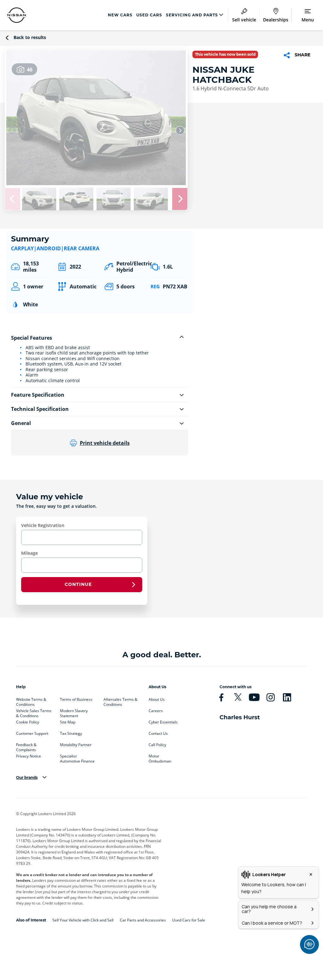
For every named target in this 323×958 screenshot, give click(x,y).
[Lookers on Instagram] (273, 697)
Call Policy (157, 744)
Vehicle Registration (42, 525)
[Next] (180, 130)
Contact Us (158, 733)
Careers (156, 710)
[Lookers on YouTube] (257, 697)
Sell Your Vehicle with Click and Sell (83, 920)
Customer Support (32, 733)
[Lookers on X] (240, 697)
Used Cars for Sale (188, 920)
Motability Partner (75, 744)
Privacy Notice (28, 756)
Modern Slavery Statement (74, 712)
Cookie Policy (27, 722)
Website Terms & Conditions (31, 701)
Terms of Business (76, 699)
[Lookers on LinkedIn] (289, 697)
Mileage (29, 553)
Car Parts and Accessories (143, 920)
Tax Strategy (71, 733)
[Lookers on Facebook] (224, 697)
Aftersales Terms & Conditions (120, 701)
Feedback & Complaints (26, 746)
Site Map (67, 722)
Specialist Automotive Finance (77, 757)
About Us (157, 699)
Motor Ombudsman (160, 757)
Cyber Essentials (163, 722)
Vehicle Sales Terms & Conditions (33, 712)
